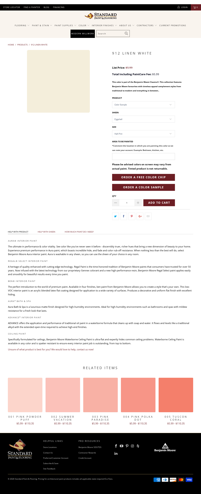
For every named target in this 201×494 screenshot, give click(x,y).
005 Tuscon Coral (176, 395)
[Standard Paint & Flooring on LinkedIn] (116, 453)
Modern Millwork (82, 33)
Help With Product (18, 231)
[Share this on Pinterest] (131, 216)
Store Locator (11, 7)
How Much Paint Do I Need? (79, 231)
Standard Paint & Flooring (26, 479)
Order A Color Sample (143, 187)
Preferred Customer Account (55, 458)
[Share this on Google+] (140, 216)
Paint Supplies (64, 25)
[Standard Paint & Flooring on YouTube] (121, 446)
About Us (125, 25)
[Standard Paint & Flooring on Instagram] (132, 446)
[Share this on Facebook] (123, 216)
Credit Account (85, 458)
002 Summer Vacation (63, 395)
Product (117, 98)
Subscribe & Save (50, 463)
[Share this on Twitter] (115, 216)
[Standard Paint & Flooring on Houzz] (138, 446)
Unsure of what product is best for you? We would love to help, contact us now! (51, 349)
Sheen (115, 112)
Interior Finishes (103, 25)
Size (114, 126)
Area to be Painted (142, 145)
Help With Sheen (46, 231)
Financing (59, 7)
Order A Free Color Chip (143, 177)
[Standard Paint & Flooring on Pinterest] (127, 446)
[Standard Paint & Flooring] (100, 15)
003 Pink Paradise (100, 395)
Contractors (146, 25)
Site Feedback (49, 468)
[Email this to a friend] (148, 216)
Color (82, 25)
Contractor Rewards (87, 452)
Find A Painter (32, 7)
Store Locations (50, 447)
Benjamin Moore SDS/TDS (90, 447)
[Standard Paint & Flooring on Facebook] (116, 446)
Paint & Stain (40, 25)
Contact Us (48, 452)
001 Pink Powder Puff (25, 395)
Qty (114, 196)
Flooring (20, 25)
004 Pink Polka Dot (138, 395)
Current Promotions (172, 25)
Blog (46, 7)
